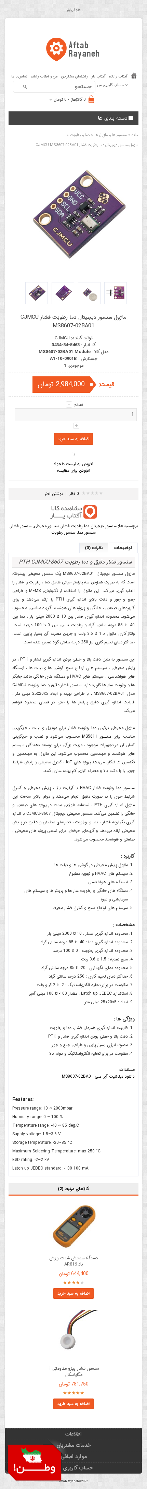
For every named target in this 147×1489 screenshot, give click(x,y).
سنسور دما (87, 532)
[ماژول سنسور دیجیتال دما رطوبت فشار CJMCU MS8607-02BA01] (115, 293)
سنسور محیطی (46, 526)
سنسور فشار (21, 526)
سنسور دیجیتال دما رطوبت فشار (89, 526)
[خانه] (134, 77)
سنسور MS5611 (96, 736)
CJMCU (62, 338)
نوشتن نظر (53, 494)
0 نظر (74, 494)
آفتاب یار (98, 77)
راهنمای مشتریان (74, 77)
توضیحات (123, 548)
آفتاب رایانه (118, 77)
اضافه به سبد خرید (73, 1293)
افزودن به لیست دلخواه (73, 464)
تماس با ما (19, 77)
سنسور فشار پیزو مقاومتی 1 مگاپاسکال (74, 1372)
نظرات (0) (94, 548)
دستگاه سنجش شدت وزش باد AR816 (73, 1261)
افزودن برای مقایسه (73, 470)
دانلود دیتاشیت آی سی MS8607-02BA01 (98, 1076)
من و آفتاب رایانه (44, 77)
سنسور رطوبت (63, 532)
